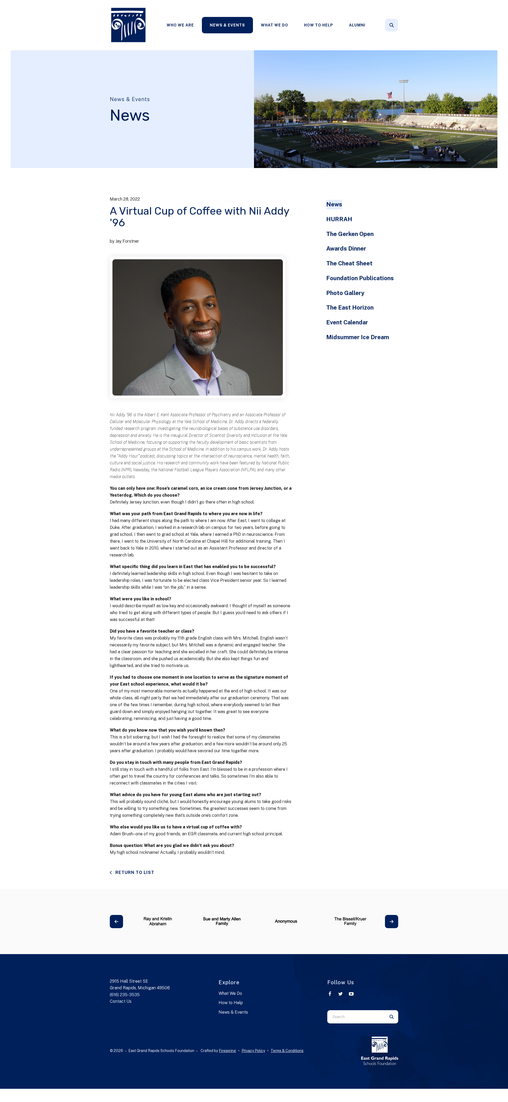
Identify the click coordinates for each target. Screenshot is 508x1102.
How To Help (318, 25)
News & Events (227, 25)
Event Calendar (347, 322)
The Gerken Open (350, 233)
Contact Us (120, 1001)
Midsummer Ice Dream (357, 337)
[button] (391, 25)
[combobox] (398, 25)
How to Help (231, 1002)
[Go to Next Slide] (391, 921)
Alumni (357, 25)
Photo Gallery (345, 292)
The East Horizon (350, 307)
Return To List (134, 872)
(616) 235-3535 (125, 994)
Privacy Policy (253, 1051)
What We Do (274, 25)
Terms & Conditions (287, 1051)
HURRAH (339, 219)
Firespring (227, 1051)
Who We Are (180, 25)
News (334, 204)
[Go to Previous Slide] (116, 921)
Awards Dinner (346, 248)
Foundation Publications (360, 278)
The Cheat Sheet (349, 263)
